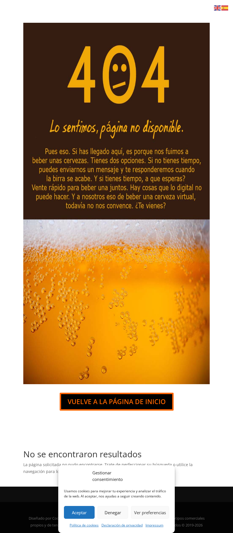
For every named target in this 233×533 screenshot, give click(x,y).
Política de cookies (84, 525)
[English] (217, 7)
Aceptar (79, 512)
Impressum (154, 525)
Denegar (113, 512)
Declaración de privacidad (122, 525)
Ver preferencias (150, 512)
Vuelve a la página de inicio (117, 401)
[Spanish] (225, 7)
